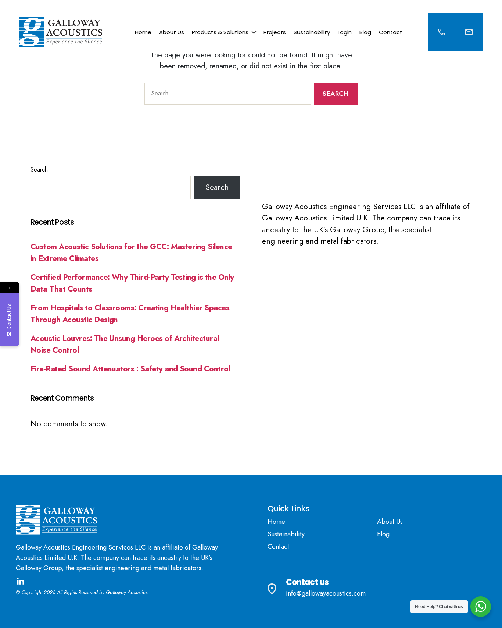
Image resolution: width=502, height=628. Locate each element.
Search (39, 169)
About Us (171, 32)
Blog (365, 32)
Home (143, 32)
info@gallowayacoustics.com (326, 593)
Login (345, 32)
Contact (390, 32)
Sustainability (312, 32)
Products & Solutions (220, 32)
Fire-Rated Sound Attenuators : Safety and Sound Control (130, 368)
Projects (274, 32)
